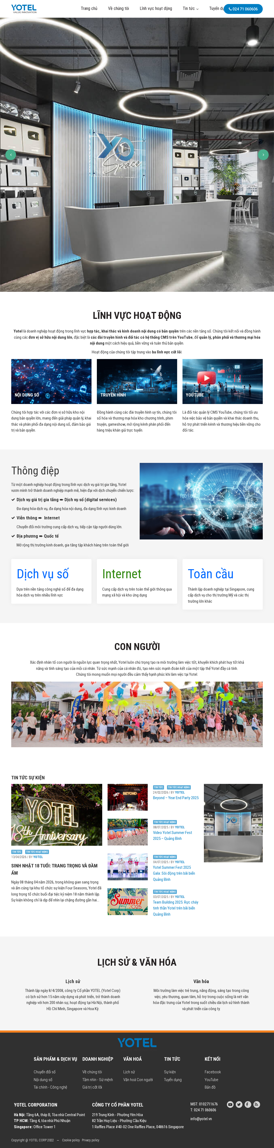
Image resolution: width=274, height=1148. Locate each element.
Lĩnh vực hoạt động (156, 8)
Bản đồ (210, 1087)
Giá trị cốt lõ (91, 1087)
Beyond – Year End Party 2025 (176, 797)
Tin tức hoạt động (37, 852)
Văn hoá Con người (138, 1079)
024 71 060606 (245, 9)
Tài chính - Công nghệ (50, 1087)
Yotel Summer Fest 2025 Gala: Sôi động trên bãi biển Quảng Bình (174, 873)
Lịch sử (129, 1072)
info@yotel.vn (201, 1118)
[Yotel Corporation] (23, 8)
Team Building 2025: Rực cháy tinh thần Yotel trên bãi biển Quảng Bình (175, 908)
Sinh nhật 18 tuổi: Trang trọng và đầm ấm (54, 869)
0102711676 (208, 1104)
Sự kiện (170, 1072)
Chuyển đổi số (44, 1072)
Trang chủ (89, 8)
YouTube (211, 1079)
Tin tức (189, 8)
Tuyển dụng (219, 8)
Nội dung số (43, 1079)
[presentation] (10, 154)
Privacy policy (90, 1140)
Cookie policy (71, 1140)
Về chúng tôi (118, 8)
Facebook (213, 1072)
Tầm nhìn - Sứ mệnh (97, 1079)
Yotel (38, 857)
